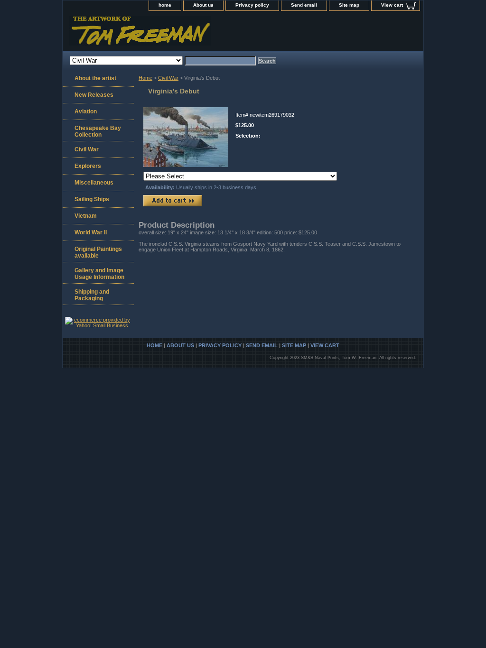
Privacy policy (252, 5)
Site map (349, 5)
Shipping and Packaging (92, 295)
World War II (91, 232)
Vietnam (86, 216)
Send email (304, 5)
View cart (392, 5)
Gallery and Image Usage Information (99, 273)
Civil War (168, 78)
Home (145, 78)
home (165, 5)
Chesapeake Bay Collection (98, 131)
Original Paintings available (98, 252)
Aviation (86, 111)
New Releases (94, 95)
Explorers (88, 166)
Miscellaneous (94, 182)
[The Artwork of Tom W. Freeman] (181, 33)
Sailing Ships (92, 199)
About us (203, 5)
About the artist (95, 78)
